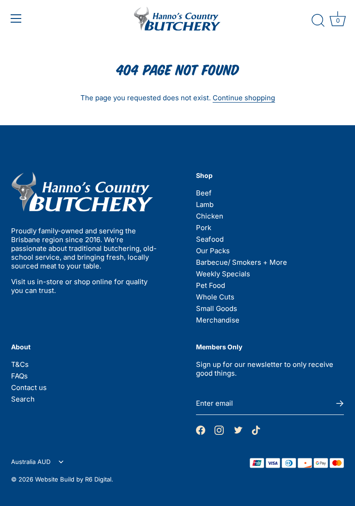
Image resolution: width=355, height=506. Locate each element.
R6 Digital (98, 479)
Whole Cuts (215, 297)
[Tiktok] (256, 429)
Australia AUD (31, 461)
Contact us (29, 387)
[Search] (318, 21)
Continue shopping (244, 97)
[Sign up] (339, 403)
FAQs (19, 376)
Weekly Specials (223, 273)
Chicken (209, 216)
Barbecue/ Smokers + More (241, 262)
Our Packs (213, 250)
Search (23, 399)
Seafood (210, 239)
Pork (203, 227)
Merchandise (217, 320)
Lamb (205, 204)
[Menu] (43, 18)
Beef (204, 193)
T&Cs (20, 364)
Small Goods (216, 308)
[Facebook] (200, 429)
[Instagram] (219, 429)
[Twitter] (237, 429)
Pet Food (210, 285)
